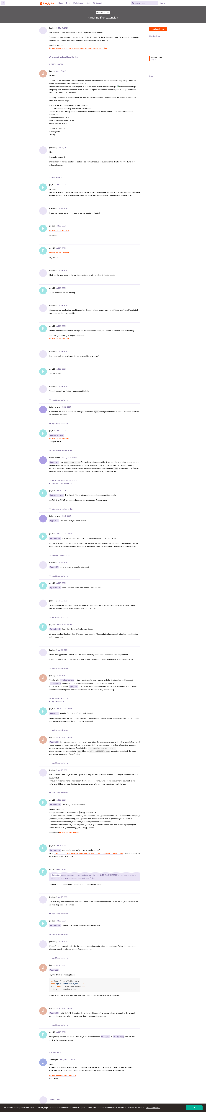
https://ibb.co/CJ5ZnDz (69, 832)
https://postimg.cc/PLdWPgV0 (62, 1075)
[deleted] (56, 538)
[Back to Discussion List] (3, 3)
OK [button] (194, 1108)
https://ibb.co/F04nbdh (59, 253)
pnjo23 (55, 462)
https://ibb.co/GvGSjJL (59, 230)
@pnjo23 (73, 686)
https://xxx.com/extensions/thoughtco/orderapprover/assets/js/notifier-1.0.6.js (88, 853)
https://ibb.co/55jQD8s (59, 438)
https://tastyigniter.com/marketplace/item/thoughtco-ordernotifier (78, 48)
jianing (55, 713)
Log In (162, 3)
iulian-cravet (57, 435)
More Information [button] (153, 1108)
